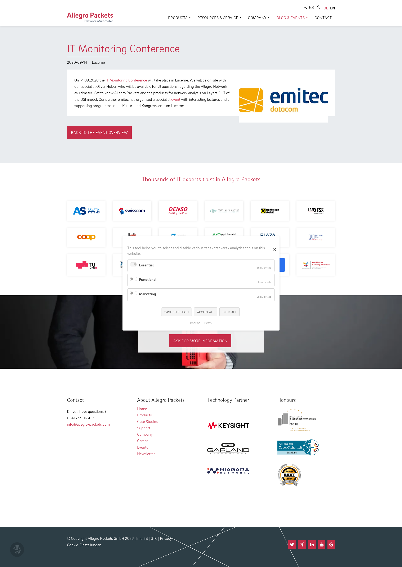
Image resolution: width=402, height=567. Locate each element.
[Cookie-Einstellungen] (17, 549)
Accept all (205, 312)
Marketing (147, 294)
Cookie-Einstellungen (84, 544)
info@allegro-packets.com (88, 424)
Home (142, 408)
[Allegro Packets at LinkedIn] (312, 544)
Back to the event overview (99, 132)
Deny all (229, 312)
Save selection (176, 312)
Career (142, 440)
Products (178, 17)
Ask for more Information (200, 340)
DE (325, 7)
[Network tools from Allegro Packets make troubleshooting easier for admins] (90, 17)
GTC (154, 538)
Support (143, 427)
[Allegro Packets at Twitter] (292, 544)
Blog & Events (291, 17)
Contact (323, 17)
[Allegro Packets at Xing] (302, 544)
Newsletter (146, 453)
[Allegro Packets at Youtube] (321, 544)
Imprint (142, 538)
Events (142, 447)
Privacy (166, 538)
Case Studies (147, 421)
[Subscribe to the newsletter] (311, 7)
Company (257, 17)
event (175, 99)
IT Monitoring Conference (126, 79)
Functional (147, 279)
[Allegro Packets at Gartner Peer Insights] (331, 544)
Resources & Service (217, 17)
